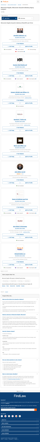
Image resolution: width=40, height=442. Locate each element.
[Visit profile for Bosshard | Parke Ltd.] (20, 114)
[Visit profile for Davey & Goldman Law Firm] (20, 194)
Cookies (15, 439)
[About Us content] (38, 420)
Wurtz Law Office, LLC (20, 145)
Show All (2, 291)
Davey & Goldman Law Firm (20, 199)
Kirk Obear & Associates (20, 226)
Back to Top (20, 391)
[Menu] (1, 2)
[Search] (38, 1)
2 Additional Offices (28, 97)
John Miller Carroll (20, 172)
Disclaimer (11, 439)
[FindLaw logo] (6, 2)
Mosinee (22, 285)
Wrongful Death (13, 280)
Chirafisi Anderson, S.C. (20, 35)
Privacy (6, 439)
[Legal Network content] (38, 433)
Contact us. (7, 403)
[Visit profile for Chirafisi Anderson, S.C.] (20, 30)
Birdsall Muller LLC (20, 254)
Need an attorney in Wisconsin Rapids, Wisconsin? (14, 314)
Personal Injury (5, 280)
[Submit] (35, 410)
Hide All (6, 291)
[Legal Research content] (38, 430)
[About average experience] (24, 51)
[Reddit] (16, 416)
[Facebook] (2, 416)
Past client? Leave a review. (20, 37)
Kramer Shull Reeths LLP (20, 65)
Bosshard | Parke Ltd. (20, 119)
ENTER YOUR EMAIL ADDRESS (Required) (8, 407)
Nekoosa (3, 285)
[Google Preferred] (20, 416)
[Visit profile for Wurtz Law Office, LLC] (20, 140)
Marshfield (18, 285)
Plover (8, 285)
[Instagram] (13, 416)
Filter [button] (3, 11)
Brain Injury (20, 280)
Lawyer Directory (3, 4)
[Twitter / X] (9, 416)
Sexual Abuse (27, 280)
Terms (2, 439)
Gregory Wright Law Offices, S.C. (20, 92)
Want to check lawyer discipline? (10, 374)
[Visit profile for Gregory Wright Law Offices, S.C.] (20, 87)
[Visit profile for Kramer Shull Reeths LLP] (20, 60)
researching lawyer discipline (14, 379)
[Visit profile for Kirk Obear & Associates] (20, 221)
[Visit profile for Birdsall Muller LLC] (20, 248)
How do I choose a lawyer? (8, 331)
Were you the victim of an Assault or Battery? (13, 299)
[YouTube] (5, 416)
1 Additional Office (27, 125)
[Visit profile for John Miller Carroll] (20, 167)
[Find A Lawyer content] (38, 423)
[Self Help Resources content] (38, 427)
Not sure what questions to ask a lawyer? (12, 359)
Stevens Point (12, 285)
